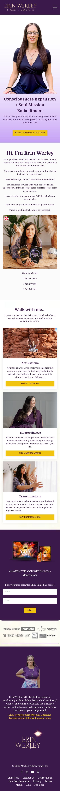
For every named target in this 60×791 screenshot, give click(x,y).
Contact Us (28, 778)
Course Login (45, 778)
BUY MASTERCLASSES (30, 453)
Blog (28, 785)
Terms (48, 781)
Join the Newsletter (19, 781)
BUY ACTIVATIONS (30, 384)
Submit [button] (30, 610)
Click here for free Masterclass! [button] (30, 133)
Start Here (13, 778)
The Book (39, 785)
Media (19, 785)
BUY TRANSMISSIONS (29, 517)
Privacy (37, 781)
